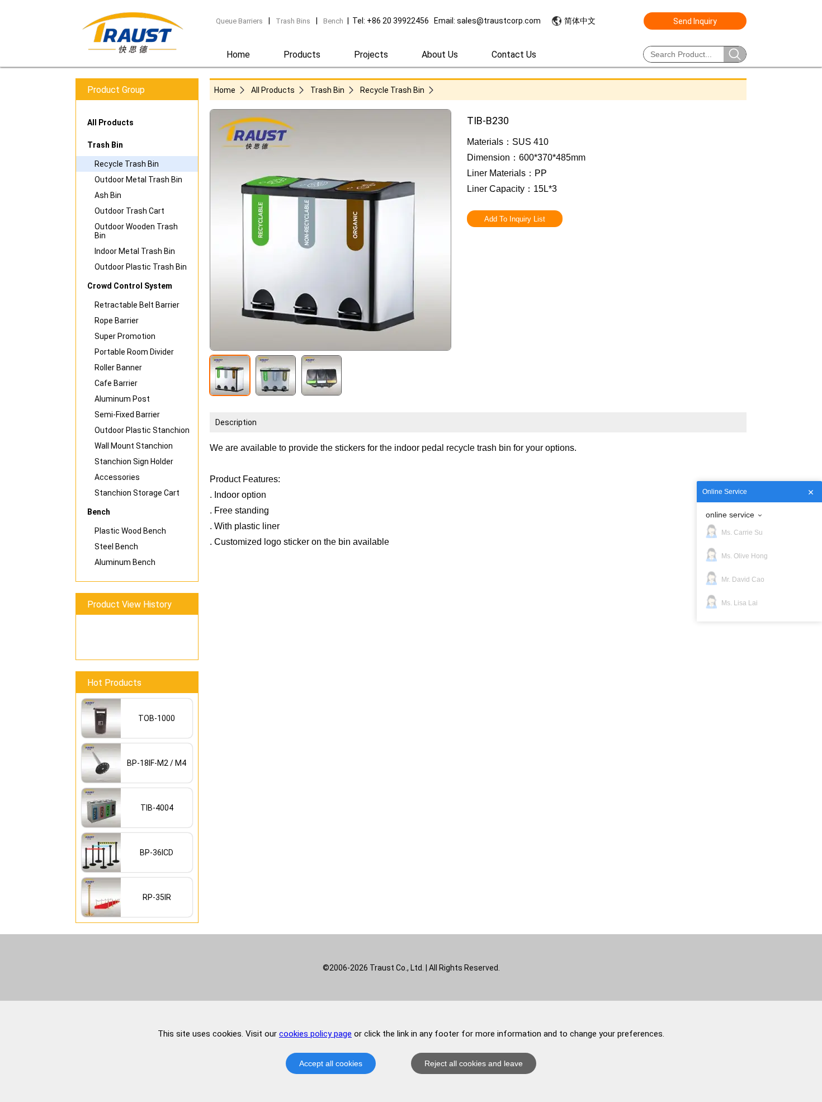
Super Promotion (125, 336)
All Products (110, 122)
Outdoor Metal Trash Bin (138, 179)
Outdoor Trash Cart (129, 210)
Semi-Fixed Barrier (127, 414)
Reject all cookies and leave (473, 1063)
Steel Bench (116, 546)
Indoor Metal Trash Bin (135, 251)
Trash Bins (293, 21)
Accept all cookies (330, 1063)
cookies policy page (315, 1034)
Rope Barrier (117, 320)
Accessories (117, 477)
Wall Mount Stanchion (134, 445)
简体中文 (580, 20)
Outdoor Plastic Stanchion (142, 430)
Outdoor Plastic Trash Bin (141, 266)
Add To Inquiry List (514, 219)
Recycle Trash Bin (127, 163)
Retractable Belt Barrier (137, 304)
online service (730, 514)
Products (302, 54)
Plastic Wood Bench (130, 530)
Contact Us (514, 54)
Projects (371, 54)
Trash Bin (105, 144)
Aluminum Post (122, 398)
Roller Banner (118, 367)
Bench (333, 21)
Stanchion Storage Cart (137, 492)
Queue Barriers (239, 21)
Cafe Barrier (116, 383)
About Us (440, 54)
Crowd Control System (129, 285)
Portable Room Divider (134, 351)
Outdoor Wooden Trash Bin (136, 231)
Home (238, 54)
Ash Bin (108, 195)
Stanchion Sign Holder (134, 461)
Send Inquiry (695, 21)
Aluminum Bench (125, 562)
